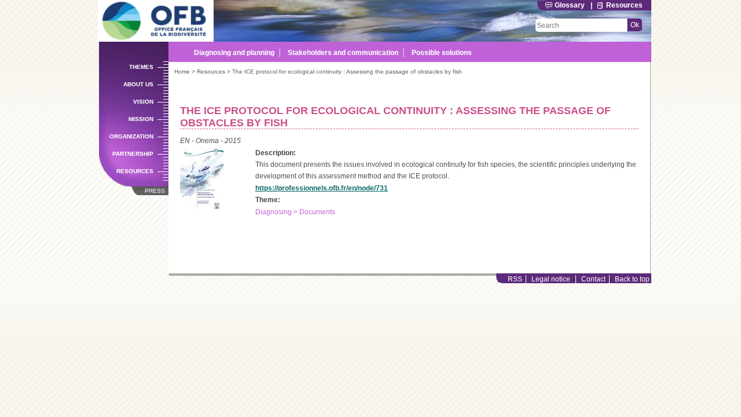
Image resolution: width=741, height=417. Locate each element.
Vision (143, 101)
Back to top (632, 279)
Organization (131, 136)
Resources (624, 5)
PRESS (155, 191)
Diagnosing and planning (234, 53)
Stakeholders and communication (343, 53)
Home (182, 71)
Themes (141, 67)
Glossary (570, 5)
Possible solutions (442, 53)
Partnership (132, 154)
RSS (515, 279)
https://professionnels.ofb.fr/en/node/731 (321, 188)
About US (138, 84)
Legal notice (550, 279)
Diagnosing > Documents (295, 212)
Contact (593, 279)
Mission (141, 119)
